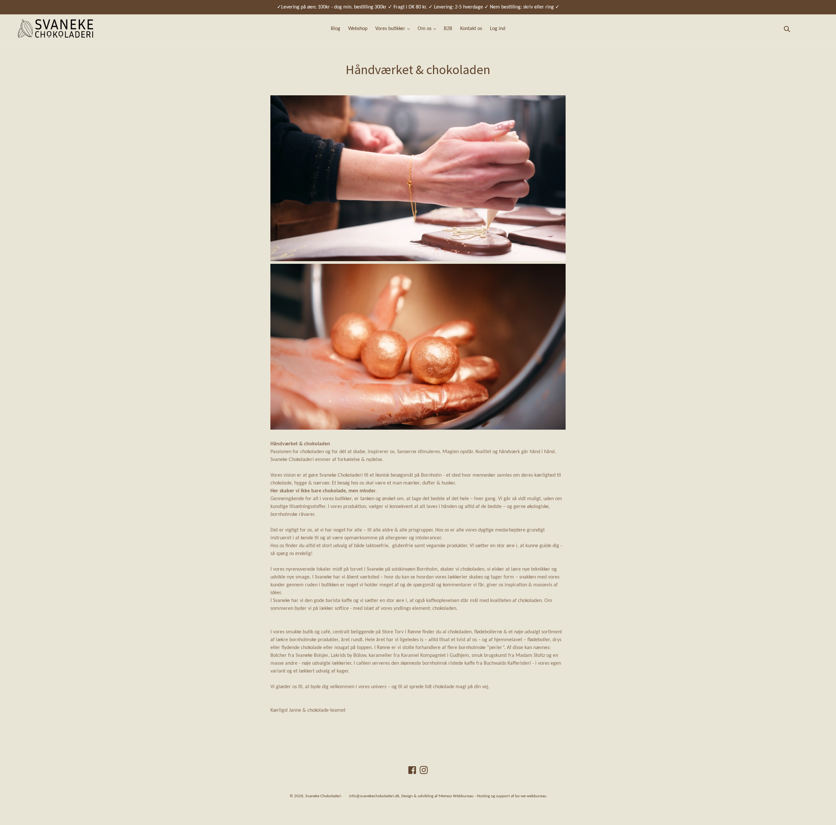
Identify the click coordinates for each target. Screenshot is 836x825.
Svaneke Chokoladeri (323, 796)
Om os (425, 28)
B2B (448, 28)
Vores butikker (391, 28)
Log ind (497, 28)
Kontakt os (471, 28)
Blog (335, 28)
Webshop (357, 28)
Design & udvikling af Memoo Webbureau (437, 796)
